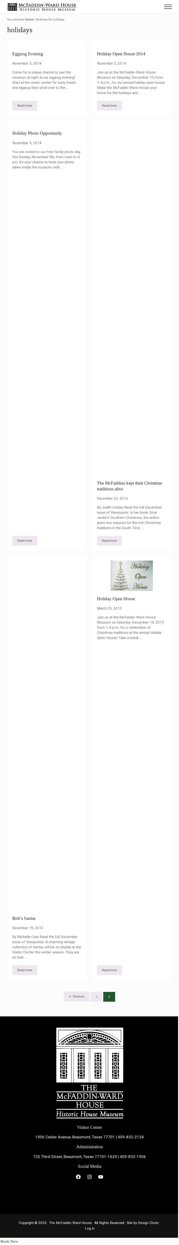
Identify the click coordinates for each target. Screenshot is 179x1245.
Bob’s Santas (23, 918)
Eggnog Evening (27, 53)
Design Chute (148, 1223)
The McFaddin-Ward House (70, 1223)
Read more (27, 106)
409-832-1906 (133, 1156)
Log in (89, 1228)
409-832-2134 (131, 1137)
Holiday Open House (116, 598)
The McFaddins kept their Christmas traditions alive (129, 486)
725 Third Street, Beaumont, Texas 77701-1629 (75, 1156)
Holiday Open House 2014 (121, 53)
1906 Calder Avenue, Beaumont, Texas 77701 (75, 1137)
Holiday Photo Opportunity (37, 133)
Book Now (9, 1241)
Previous (78, 996)
